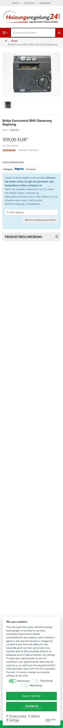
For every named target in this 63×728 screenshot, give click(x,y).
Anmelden (45, 2)
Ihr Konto (29, 2)
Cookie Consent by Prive (50, 720)
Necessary (23, 680)
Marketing (36, 685)
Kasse (15, 2)
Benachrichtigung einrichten (40, 219)
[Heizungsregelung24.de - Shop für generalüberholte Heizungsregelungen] (31, 16)
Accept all (31, 706)
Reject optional (31, 695)
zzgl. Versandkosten (10, 145)
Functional (46, 680)
